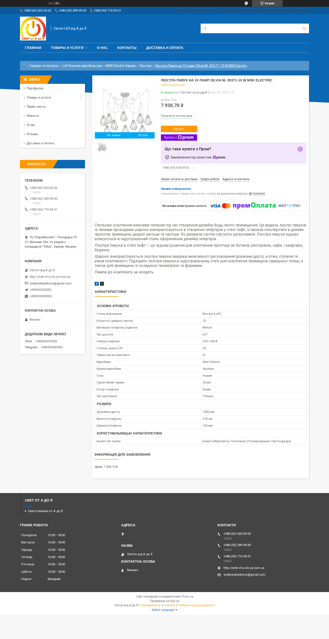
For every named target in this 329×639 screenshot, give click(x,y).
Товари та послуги (43, 66)
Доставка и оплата (164, 48)
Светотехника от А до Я (45, 511)
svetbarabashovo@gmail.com (51, 283)
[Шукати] (304, 28)
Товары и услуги (67, 48)
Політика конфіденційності (196, 605)
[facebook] (97, 284)
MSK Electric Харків (121, 66)
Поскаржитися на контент (158, 605)
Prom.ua (187, 596)
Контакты (127, 48)
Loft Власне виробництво (82, 66)
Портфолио (35, 88)
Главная (33, 48)
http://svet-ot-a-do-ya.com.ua (50, 276)
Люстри (145, 66)
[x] (102, 284)
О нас (102, 48)
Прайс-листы (36, 106)
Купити (179, 129)
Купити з (170, 137)
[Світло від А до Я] (33, 28)
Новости (33, 116)
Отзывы (32, 134)
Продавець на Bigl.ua (164, 601)
